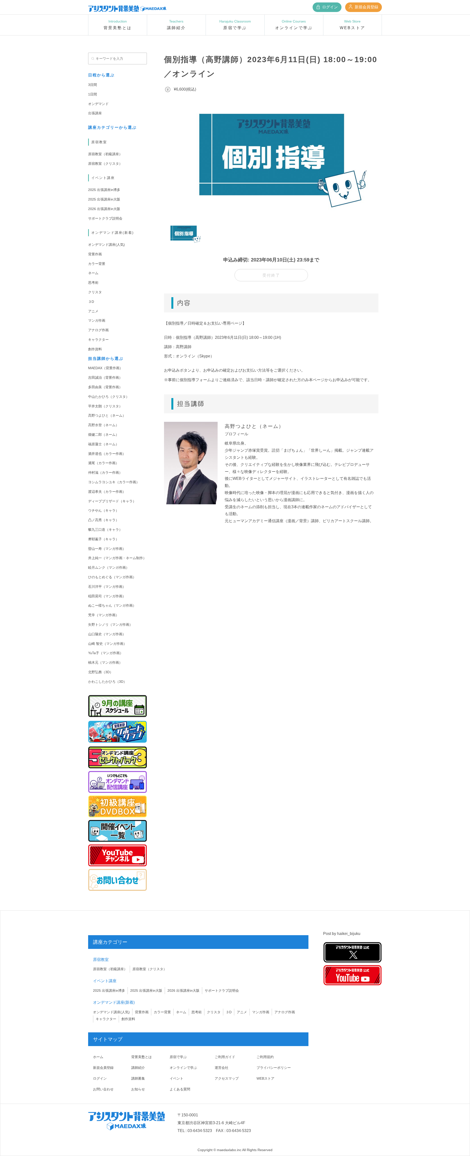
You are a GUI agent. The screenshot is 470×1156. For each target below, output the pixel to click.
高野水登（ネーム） (103, 425)
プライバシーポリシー (274, 1068)
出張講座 (95, 113)
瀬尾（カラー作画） (103, 463)
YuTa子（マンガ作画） (105, 653)
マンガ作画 (96, 320)
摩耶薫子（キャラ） (103, 539)
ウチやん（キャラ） (103, 510)
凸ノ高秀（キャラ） (103, 520)
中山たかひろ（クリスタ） (108, 397)
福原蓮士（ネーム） (103, 444)
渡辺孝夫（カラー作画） (107, 492)
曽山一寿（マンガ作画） (107, 549)
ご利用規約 (265, 1057)
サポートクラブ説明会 (105, 218)
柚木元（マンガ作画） (105, 662)
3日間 (92, 85)
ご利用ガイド (225, 1057)
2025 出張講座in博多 (104, 190)
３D (91, 302)
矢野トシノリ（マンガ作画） (110, 624)
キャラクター (98, 340)
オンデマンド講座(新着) (112, 233)
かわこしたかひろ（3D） (107, 682)
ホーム (98, 1057)
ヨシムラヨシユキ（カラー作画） (114, 482)
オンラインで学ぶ (183, 1068)
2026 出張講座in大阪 (104, 209)
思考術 (93, 282)
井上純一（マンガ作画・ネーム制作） (117, 558)
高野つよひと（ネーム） (107, 415)
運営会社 (221, 1068)
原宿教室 (99, 142)
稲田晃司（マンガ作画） (107, 596)
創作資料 (95, 349)
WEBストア (265, 1078)
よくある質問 (180, 1089)
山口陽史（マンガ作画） (107, 634)
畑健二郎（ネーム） (103, 434)
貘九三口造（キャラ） (105, 529)
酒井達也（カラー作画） (107, 454)
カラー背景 (96, 264)
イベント (176, 1078)
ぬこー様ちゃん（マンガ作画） (112, 605)
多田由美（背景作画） (105, 387)
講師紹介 (138, 1068)
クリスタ (95, 292)
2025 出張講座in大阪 (104, 199)
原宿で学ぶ (178, 1057)
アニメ (93, 311)
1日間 (92, 94)
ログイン (329, 7)
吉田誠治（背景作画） (105, 377)
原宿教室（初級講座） (105, 154)
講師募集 (138, 1078)
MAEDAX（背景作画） (105, 368)
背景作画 (95, 254)
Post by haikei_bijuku (341, 934)
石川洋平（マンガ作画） (107, 587)
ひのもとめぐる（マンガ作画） (112, 577)
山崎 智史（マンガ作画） (107, 644)
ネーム (93, 273)
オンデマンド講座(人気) (106, 245)
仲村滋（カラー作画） (105, 472)
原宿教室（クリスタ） (105, 163)
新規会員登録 (366, 7)
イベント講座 (103, 178)
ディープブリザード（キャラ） (112, 501)
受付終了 (271, 275)
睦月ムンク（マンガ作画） (108, 567)
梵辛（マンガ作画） (103, 615)
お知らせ (138, 1089)
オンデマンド (98, 104)
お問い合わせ (103, 1089)
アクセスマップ (227, 1078)
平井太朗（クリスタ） (105, 406)
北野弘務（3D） (100, 672)
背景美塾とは (141, 1057)
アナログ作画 (98, 330)
